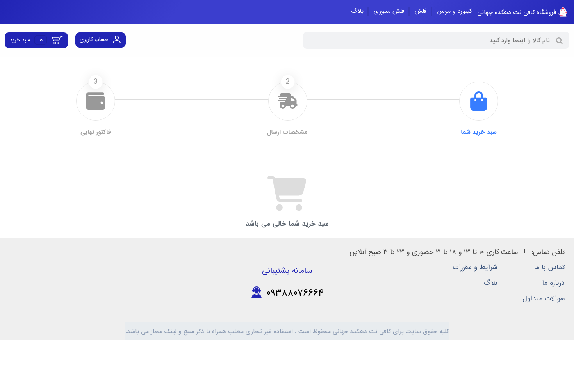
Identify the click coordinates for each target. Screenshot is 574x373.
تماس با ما (549, 267)
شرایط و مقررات (475, 267)
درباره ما (553, 283)
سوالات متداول (543, 299)
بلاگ (357, 11)
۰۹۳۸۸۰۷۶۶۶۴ (293, 292)
